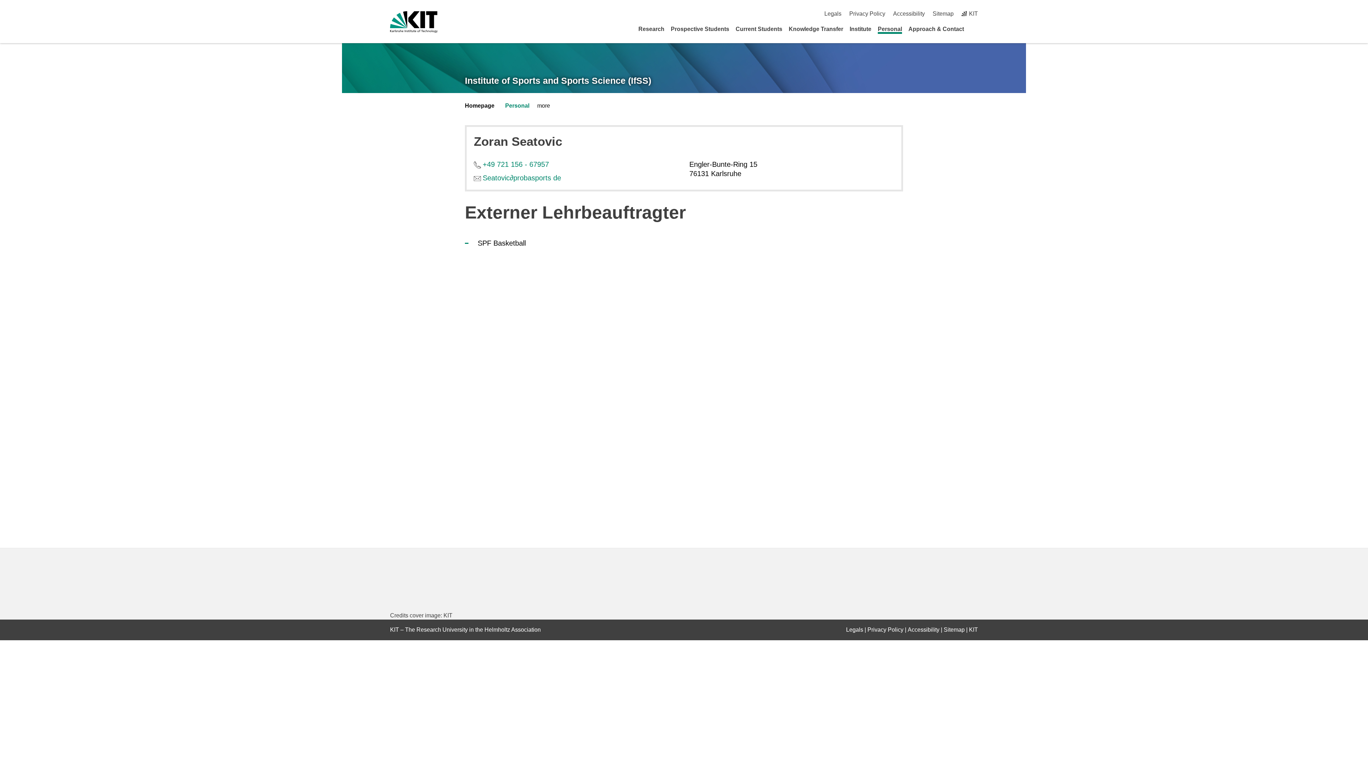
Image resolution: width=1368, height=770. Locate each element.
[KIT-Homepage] (413, 22)
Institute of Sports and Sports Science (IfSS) (558, 81)
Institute (860, 29)
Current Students (759, 29)
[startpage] (975, 28)
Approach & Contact (936, 29)
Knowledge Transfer (816, 29)
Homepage (479, 106)
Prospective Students (700, 29)
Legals (832, 14)
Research (651, 29)
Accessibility (909, 14)
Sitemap (943, 14)
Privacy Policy (867, 14)
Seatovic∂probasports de (522, 178)
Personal (890, 29)
